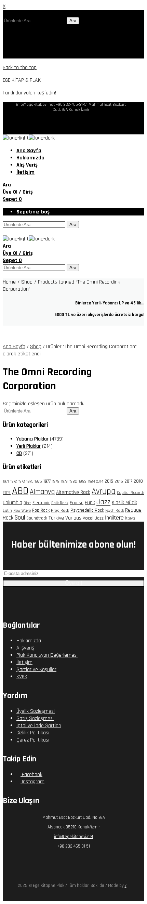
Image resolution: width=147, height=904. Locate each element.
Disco (27, 503)
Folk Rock (59, 503)
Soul (20, 518)
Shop (35, 346)
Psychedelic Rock (87, 510)
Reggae (133, 510)
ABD (20, 491)
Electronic (41, 503)
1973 (21, 481)
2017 (128, 481)
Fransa (76, 503)
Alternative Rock (73, 492)
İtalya (130, 518)
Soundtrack (36, 518)
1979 (64, 481)
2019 (7, 492)
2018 (138, 481)
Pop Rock (41, 510)
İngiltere (114, 518)
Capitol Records (130, 492)
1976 (38, 481)
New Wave (22, 510)
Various (73, 517)
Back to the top (20, 67)
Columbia (12, 502)
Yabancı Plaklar (32, 439)
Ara (72, 20)
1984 (91, 481)
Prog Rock (60, 510)
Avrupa (104, 491)
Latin (7, 510)
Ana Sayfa (14, 346)
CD (19, 453)
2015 (109, 481)
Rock (8, 518)
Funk (90, 502)
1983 (82, 481)
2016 (119, 481)
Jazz (103, 502)
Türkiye (56, 518)
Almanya (42, 491)
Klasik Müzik (124, 502)
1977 (47, 481)
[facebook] (65, 123)
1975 (29, 481)
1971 (6, 481)
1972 (13, 481)
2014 (99, 481)
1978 (55, 481)
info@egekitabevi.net (73, 836)
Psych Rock (114, 510)
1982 (73, 481)
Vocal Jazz (93, 518)
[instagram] (76, 123)
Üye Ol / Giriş (18, 192)
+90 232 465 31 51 (73, 846)
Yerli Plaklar (28, 446)
